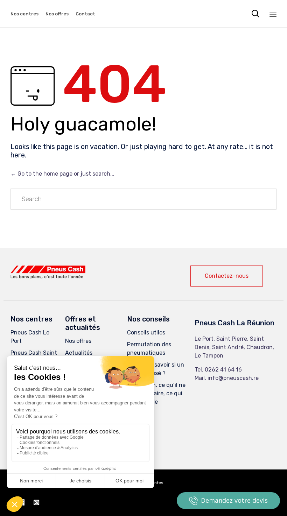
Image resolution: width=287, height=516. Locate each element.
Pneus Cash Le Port (29, 336)
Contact (85, 13)
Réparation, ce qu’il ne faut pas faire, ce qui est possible (156, 393)
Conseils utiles (146, 332)
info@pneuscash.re (233, 378)
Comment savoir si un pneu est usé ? (155, 368)
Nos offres (57, 13)
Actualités (78, 352)
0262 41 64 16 (223, 369)
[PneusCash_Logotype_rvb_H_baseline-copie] (47, 277)
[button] (226, 276)
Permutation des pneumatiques (149, 348)
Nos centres (24, 13)
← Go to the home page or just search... (62, 173)
